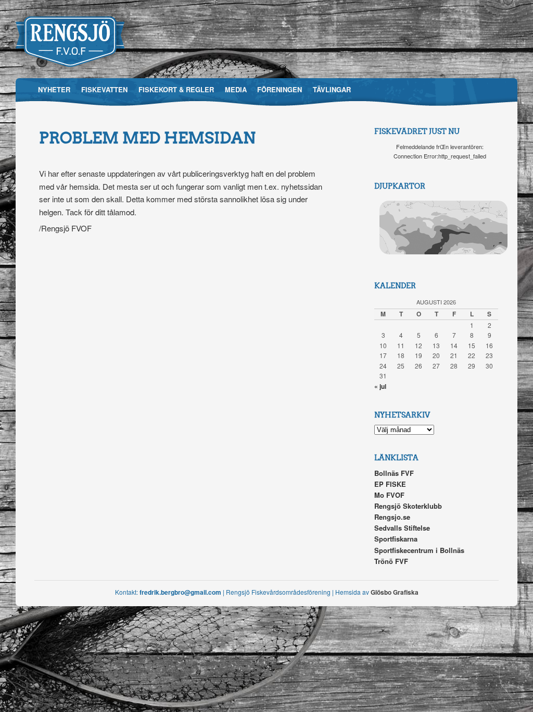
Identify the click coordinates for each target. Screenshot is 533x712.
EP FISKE (390, 484)
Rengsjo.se (392, 517)
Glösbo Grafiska (394, 592)
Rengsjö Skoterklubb (408, 506)
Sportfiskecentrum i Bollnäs (419, 550)
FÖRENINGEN (279, 89)
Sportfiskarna (395, 539)
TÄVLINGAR (332, 89)
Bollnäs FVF (394, 473)
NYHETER (54, 89)
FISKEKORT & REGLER (176, 89)
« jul (380, 386)
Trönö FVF (391, 561)
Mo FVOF (389, 495)
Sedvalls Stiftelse (402, 528)
